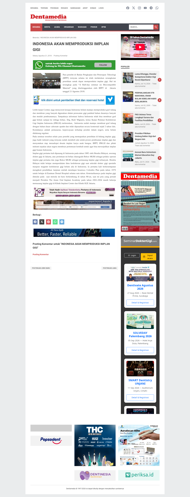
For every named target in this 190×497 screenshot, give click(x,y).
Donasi (93, 8)
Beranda (34, 8)
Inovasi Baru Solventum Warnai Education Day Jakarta (145, 155)
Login (101, 8)
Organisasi (69, 27)
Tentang (44, 8)
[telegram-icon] (151, 8)
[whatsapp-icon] (157, 8)
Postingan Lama (109, 268)
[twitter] (41, 221)
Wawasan (82, 27)
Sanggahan (75, 8)
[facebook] (35, 221)
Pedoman (54, 8)
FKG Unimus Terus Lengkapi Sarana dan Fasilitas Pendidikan (144, 117)
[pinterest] (48, 221)
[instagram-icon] (139, 8)
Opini (103, 27)
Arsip (85, 8)
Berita (47, 27)
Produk (94, 27)
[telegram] (61, 221)
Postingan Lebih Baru (41, 268)
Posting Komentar (60, 56)
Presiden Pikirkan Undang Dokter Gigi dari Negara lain (145, 136)
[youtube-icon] (145, 8)
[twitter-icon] (133, 8)
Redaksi (64, 8)
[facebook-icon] (128, 8)
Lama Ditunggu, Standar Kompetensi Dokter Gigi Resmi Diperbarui (145, 77)
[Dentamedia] (48, 17)
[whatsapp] (55, 221)
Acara (57, 27)
